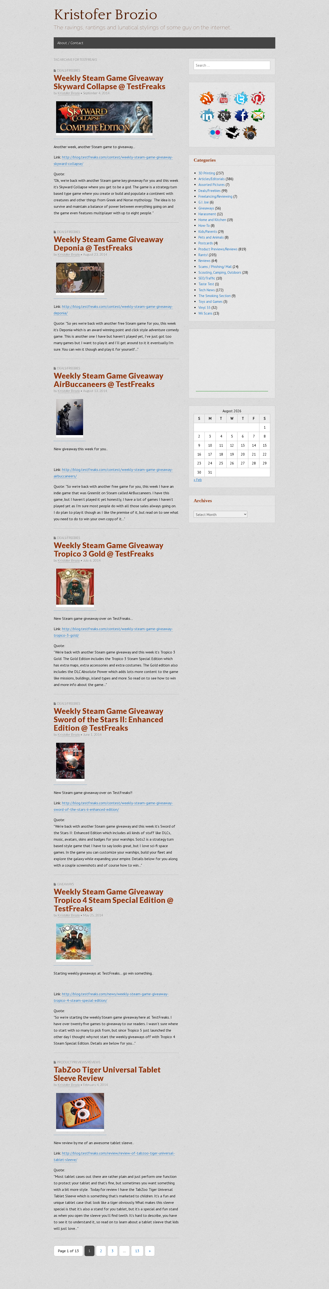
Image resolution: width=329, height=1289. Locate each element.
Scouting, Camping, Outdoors (219, 272)
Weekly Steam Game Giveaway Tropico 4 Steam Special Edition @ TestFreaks (113, 900)
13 (137, 1250)
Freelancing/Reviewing (215, 196)
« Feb (198, 479)
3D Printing (206, 173)
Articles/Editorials (211, 179)
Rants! (203, 255)
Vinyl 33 (204, 307)
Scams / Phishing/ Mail (215, 266)
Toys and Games (210, 301)
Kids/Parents (207, 231)
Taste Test (206, 284)
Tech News (206, 290)
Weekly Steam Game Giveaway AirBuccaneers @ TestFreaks (109, 380)
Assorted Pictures (211, 184)
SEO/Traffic (206, 278)
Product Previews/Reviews (78, 1062)
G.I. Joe (203, 202)
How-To (204, 225)
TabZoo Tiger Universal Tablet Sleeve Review (107, 1074)
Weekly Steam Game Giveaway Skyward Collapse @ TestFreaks (109, 82)
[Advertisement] (232, 361)
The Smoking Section (214, 295)
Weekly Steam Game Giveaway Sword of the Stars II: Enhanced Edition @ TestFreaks (109, 719)
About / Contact (70, 42)
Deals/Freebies (68, 70)
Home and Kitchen (212, 219)
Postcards (205, 243)
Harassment (207, 214)
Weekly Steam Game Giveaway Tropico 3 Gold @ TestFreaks (109, 549)
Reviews (204, 260)
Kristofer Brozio (105, 15)
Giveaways (65, 884)
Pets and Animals (211, 237)
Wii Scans (205, 313)
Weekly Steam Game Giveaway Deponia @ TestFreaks (109, 243)
